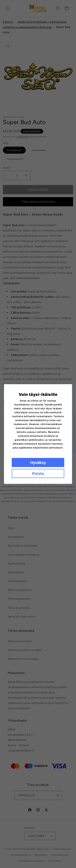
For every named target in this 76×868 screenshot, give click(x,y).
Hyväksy (38, 462)
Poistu (38, 473)
